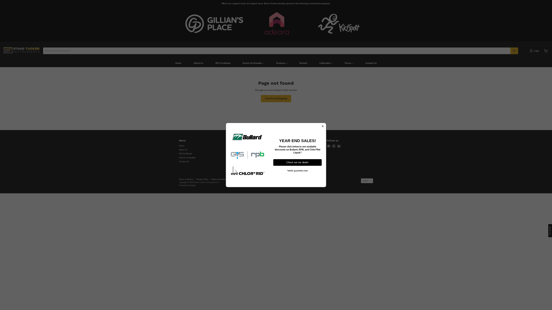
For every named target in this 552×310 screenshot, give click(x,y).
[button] (323, 126)
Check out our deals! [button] (297, 162)
